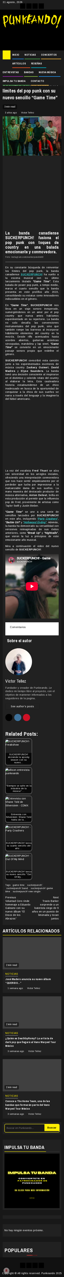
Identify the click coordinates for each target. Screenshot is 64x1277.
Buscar (51, 1127)
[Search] (59, 55)
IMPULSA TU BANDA (14, 81)
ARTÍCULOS (19, 63)
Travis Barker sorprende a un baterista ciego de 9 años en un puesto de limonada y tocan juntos (45, 908)
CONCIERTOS (49, 54)
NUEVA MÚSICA (47, 72)
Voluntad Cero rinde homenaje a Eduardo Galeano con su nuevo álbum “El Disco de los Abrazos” (17, 908)
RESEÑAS (36, 63)
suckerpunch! (34, 885)
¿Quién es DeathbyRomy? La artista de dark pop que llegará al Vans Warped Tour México (30, 1042)
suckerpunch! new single (27, 891)
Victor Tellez (27, 112)
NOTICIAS (30, 54)
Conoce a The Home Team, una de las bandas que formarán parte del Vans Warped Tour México (27, 1104)
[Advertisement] (32, 38)
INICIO (15, 54)
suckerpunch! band (17, 888)
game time (19, 885)
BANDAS (28, 72)
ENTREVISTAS (11, 72)
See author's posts (22, 706)
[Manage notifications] (6, 1270)
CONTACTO (37, 81)
